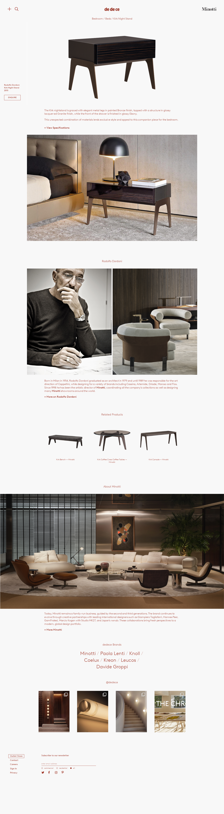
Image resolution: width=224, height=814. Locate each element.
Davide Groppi (112, 667)
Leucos (128, 660)
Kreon (110, 660)
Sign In (13, 768)
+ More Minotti (53, 629)
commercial (48, 768)
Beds (108, 18)
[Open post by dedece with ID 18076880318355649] (54, 711)
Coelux (91, 660)
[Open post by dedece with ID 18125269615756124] (131, 711)
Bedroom (97, 18)
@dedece (112, 682)
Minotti (100, 387)
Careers (14, 764)
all (74, 768)
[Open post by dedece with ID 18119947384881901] (170, 711)
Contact (14, 760)
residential (63, 768)
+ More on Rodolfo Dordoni (60, 396)
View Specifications (56, 127)
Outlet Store (16, 756)
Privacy (13, 772)
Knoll (134, 653)
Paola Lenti (112, 653)
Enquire (12, 97)
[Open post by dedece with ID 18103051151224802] (92, 711)
